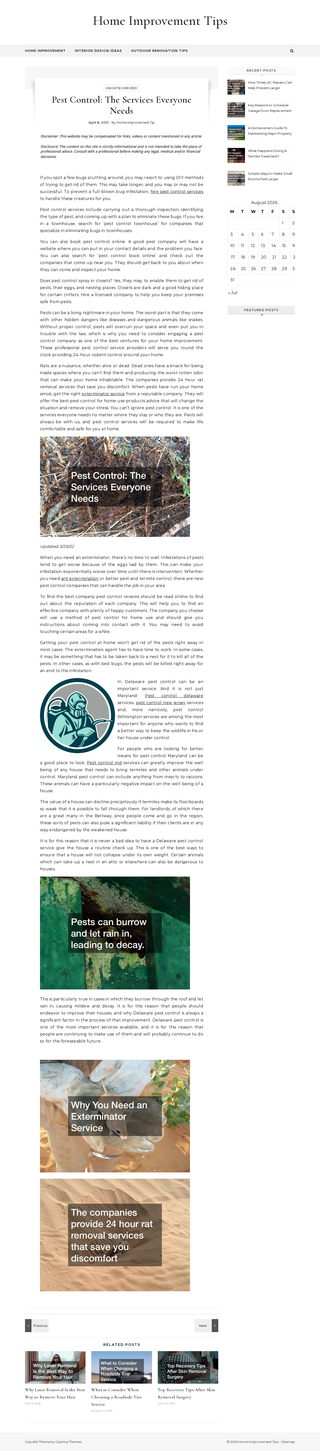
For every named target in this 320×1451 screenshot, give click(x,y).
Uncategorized (121, 88)
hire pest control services (176, 191)
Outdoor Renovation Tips (159, 51)
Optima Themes (68, 1442)
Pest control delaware (174, 695)
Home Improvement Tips (160, 20)
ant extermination (80, 578)
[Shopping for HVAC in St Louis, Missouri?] (207, 1325)
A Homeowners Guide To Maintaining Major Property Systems (270, 131)
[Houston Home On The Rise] (36, 1325)
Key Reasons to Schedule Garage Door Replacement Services (270, 108)
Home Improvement (45, 51)
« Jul (233, 292)
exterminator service (103, 393)
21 (274, 257)
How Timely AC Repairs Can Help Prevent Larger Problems (270, 85)
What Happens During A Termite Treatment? (267, 153)
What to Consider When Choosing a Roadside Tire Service (116, 1397)
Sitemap (288, 1442)
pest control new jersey (161, 702)
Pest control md (104, 762)
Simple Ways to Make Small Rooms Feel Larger (270, 176)
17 (233, 257)
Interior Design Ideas (98, 51)
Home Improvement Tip (135, 122)
